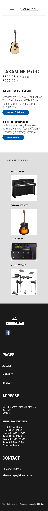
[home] (12, 9)
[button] (17, 9)
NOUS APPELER (29, 9)
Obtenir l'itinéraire (15, 112)
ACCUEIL (6, 365)
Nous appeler (13, 137)
